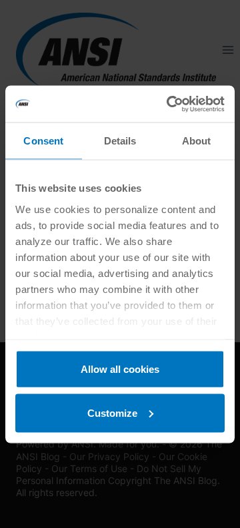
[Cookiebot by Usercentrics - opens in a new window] (169, 104)
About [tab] (196, 140)
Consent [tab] (43, 140)
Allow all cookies (120, 369)
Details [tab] (120, 140)
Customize (112, 412)
